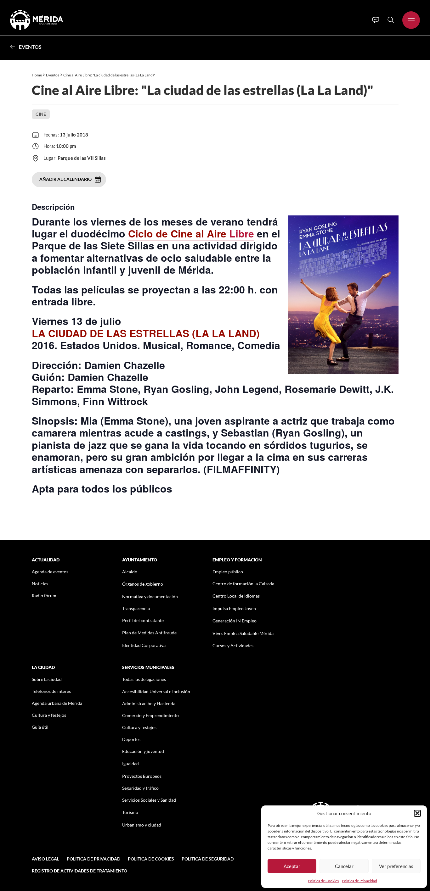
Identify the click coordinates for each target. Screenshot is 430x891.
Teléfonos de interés (51, 691)
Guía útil (40, 727)
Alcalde (129, 571)
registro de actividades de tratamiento (79, 870)
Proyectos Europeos (141, 776)
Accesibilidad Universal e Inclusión (156, 691)
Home (37, 75)
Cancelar (344, 866)
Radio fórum (44, 595)
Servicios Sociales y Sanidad (149, 800)
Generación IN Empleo (234, 620)
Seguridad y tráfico (140, 788)
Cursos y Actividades (232, 645)
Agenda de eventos (50, 571)
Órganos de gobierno (142, 584)
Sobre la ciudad (47, 679)
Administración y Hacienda (148, 703)
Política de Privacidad (359, 880)
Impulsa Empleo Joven (234, 608)
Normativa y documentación (150, 596)
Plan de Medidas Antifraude (149, 632)
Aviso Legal (45, 858)
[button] (417, 813)
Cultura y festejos (49, 715)
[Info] (375, 20)
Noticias (40, 583)
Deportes (131, 739)
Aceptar (292, 866)
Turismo (130, 812)
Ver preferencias (396, 866)
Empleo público (227, 571)
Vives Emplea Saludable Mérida (243, 633)
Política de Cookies (323, 880)
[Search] (390, 20)
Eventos (30, 47)
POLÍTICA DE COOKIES (151, 858)
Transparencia (136, 608)
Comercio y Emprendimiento (150, 715)
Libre (191, 233)
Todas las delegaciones (144, 679)
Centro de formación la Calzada (243, 583)
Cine (41, 114)
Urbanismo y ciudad (141, 824)
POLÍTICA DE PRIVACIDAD (93, 858)
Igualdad (130, 763)
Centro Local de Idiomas (236, 596)
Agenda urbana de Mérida (57, 703)
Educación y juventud (143, 751)
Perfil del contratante (143, 620)
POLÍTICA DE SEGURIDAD (208, 858)
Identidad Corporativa (144, 645)
